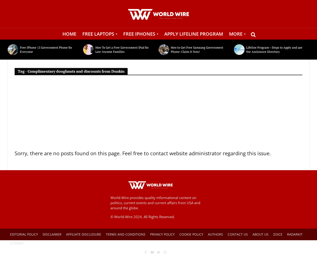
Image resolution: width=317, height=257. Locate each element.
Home (69, 34)
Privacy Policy (162, 234)
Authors (215, 234)
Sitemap (16, 243)
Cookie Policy (191, 234)
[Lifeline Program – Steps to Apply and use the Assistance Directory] (239, 49)
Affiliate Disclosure (83, 234)
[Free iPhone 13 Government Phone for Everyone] (13, 49)
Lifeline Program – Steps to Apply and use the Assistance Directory (274, 49)
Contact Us (238, 234)
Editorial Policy (24, 234)
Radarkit (295, 234)
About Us (260, 234)
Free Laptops (98, 34)
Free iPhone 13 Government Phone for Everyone (46, 49)
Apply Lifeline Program (193, 34)
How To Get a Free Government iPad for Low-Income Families (122, 49)
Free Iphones (139, 34)
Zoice (277, 234)
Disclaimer (52, 234)
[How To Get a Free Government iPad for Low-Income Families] (88, 49)
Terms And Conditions (126, 234)
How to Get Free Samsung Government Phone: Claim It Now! (197, 49)
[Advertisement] (158, 114)
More (236, 34)
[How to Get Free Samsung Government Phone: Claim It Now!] (163, 49)
